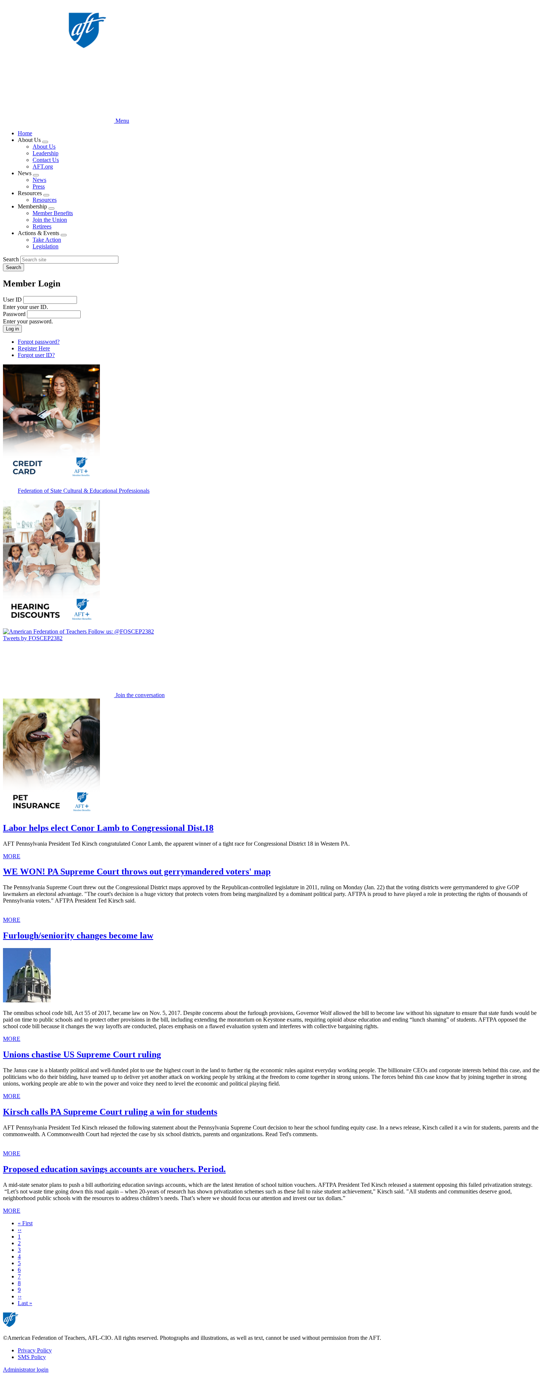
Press (39, 186)
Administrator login (25, 1369)
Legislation (45, 246)
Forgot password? (39, 342)
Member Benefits (53, 213)
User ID (12, 299)
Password (14, 314)
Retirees (42, 226)
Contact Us (46, 160)
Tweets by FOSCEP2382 (33, 638)
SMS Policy (32, 1357)
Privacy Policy (35, 1350)
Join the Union (50, 220)
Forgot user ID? (36, 355)
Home (25, 133)
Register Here (34, 348)
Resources (45, 200)
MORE (11, 856)
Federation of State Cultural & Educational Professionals (84, 491)
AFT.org (43, 166)
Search (11, 259)
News (39, 180)
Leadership (45, 153)
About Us (44, 146)
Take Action (47, 240)
